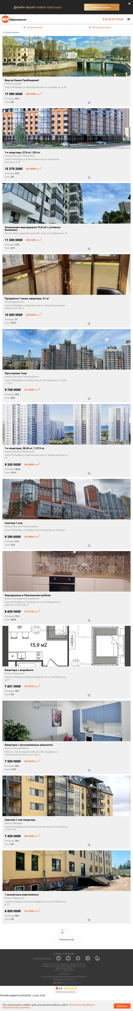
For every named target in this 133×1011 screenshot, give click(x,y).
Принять (122, 1006)
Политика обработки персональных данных (64, 976)
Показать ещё (66, 939)
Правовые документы (64, 979)
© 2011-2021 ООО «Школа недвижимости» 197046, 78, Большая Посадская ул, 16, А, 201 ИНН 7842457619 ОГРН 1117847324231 (64, 967)
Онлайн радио (9, 995)
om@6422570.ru (42, 958)
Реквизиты (64, 973)
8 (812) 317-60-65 (113, 19)
